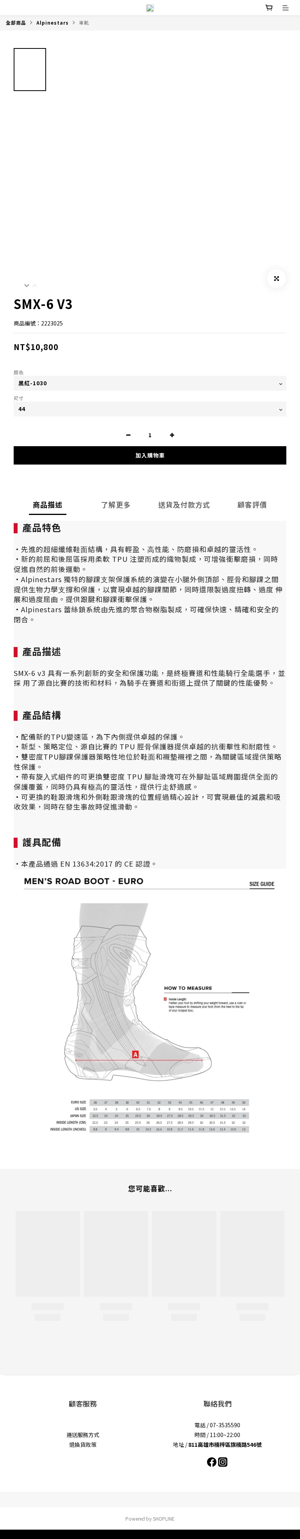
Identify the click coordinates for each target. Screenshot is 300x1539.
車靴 (84, 22)
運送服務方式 (82, 1435)
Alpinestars (52, 22)
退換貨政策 (82, 1444)
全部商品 (16, 22)
